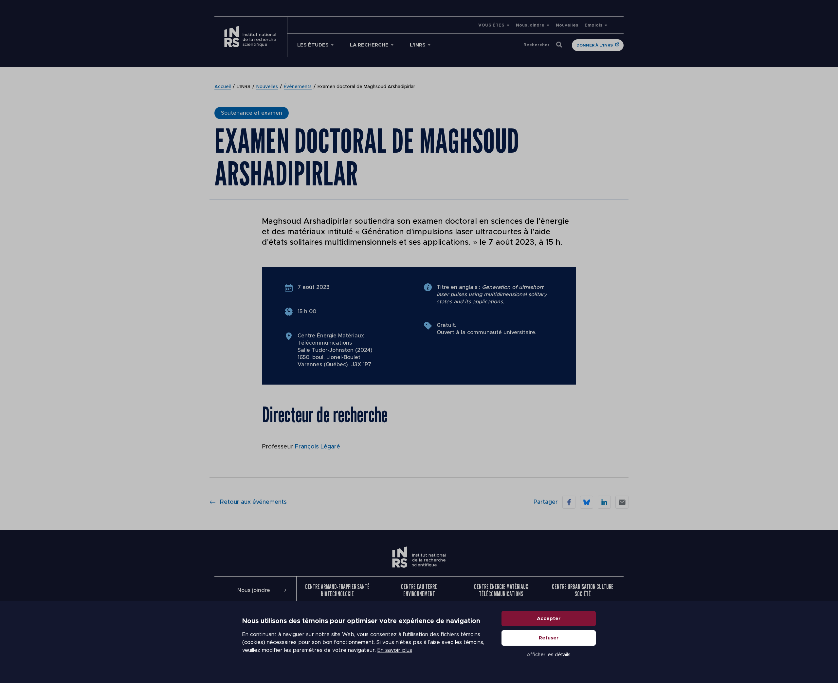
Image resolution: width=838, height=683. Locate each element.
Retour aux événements (253, 502)
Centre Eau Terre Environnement (419, 590)
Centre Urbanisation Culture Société (582, 590)
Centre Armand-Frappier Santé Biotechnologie (337, 590)
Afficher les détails (549, 654)
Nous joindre (530, 25)
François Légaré (317, 447)
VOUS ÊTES (491, 25)
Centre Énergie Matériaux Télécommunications (501, 590)
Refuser (549, 638)
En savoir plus (394, 650)
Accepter (549, 618)
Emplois (593, 25)
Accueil (222, 87)
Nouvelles (567, 25)
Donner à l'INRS (594, 45)
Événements (298, 87)
